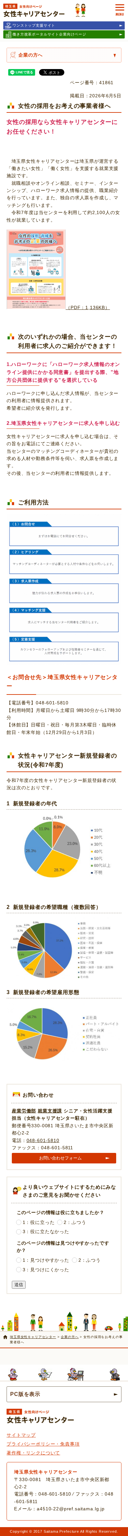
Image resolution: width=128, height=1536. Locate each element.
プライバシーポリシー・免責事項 (43, 1444)
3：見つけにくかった (46, 1269)
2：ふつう (75, 1222)
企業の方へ (30, 55)
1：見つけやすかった (46, 1260)
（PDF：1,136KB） (88, 307)
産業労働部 (24, 1110)
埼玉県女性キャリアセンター (33, 1337)
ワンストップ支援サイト (33, 25)
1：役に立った (39, 1222)
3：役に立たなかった (46, 1231)
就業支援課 (50, 1110)
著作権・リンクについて (33, 1452)
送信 (18, 1284)
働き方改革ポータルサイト (49, 34)
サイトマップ (21, 1435)
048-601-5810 (43, 1140)
